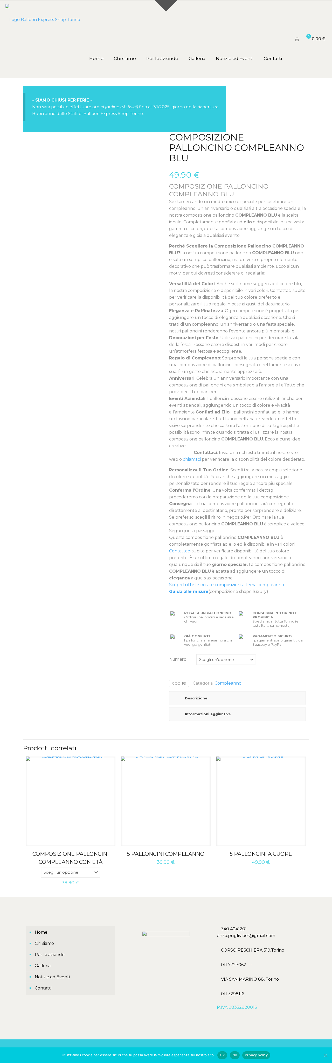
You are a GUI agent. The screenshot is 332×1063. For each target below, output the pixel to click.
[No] (325, 1055)
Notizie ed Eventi (52, 976)
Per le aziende (50, 954)
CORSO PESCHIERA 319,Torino (252, 950)
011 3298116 (232, 993)
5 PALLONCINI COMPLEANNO (165, 854)
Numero (177, 659)
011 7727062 (234, 964)
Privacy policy (256, 1055)
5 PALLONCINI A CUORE (261, 854)
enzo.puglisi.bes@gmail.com (246, 935)
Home (41, 932)
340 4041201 (234, 928)
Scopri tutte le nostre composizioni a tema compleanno (226, 584)
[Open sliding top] (166, 6)
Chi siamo (44, 943)
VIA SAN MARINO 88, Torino (250, 979)
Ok (222, 1055)
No (234, 1055)
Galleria (43, 965)
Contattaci (180, 551)
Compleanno (228, 683)
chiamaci (192, 459)
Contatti (43, 988)
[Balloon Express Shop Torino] (42, 19)
